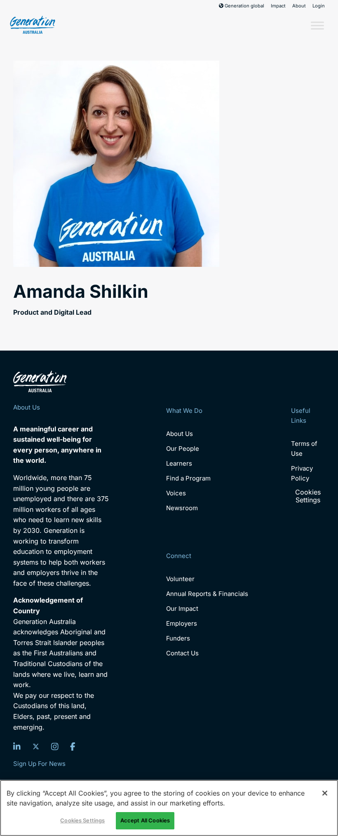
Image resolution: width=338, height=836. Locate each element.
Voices (176, 493)
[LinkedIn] (17, 746)
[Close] (325, 793)
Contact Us (182, 653)
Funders (178, 638)
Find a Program (188, 478)
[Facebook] (72, 746)
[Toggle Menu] (317, 25)
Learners (179, 463)
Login (318, 5)
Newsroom (182, 508)
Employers (181, 623)
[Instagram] (55, 746)
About (299, 5)
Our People (182, 448)
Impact (278, 5)
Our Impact (182, 608)
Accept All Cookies (145, 820)
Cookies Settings (308, 496)
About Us (179, 434)
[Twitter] (36, 746)
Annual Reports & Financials (207, 594)
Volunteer (180, 579)
